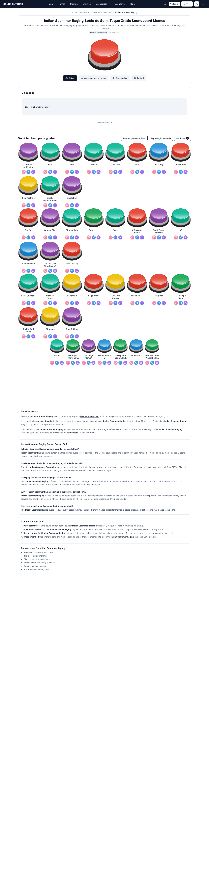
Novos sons (85, 12)
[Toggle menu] (203, 4)
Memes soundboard (89, 416)
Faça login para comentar (36, 107)
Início (74, 12)
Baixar (72, 78)
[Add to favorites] (24, 172)
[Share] (28, 172)
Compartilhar (122, 78)
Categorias (101, 4)
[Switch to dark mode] (196, 4)
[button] (104, 55)
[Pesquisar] (165, 4)
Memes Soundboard (102, 12)
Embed (140, 78)
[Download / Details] (33, 172)
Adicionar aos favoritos (95, 78)
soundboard (72, 432)
